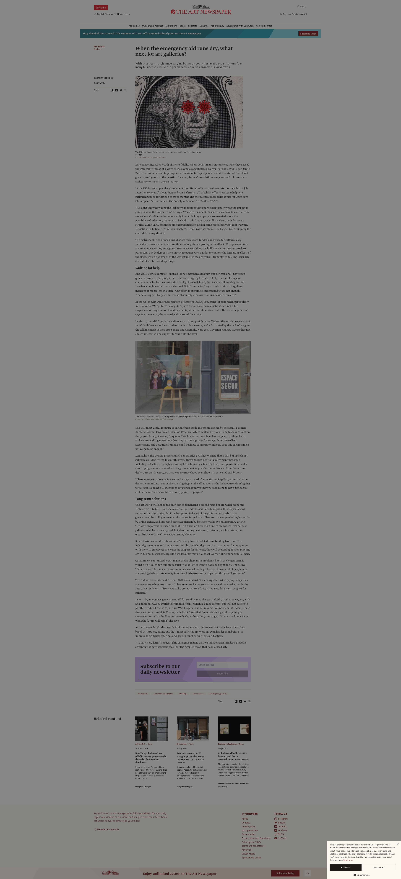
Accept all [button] (345, 867)
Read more (348, 860)
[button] (363, 875)
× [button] (397, 844)
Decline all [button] (379, 867)
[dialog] (364, 860)
